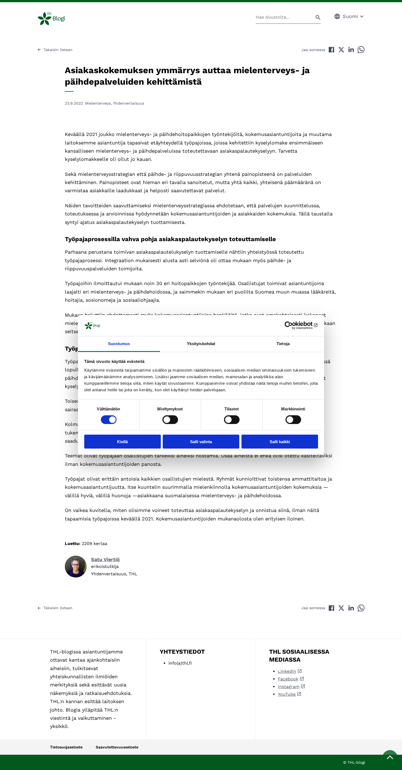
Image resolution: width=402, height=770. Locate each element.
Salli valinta (201, 441)
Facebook (288, 679)
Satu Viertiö (105, 559)
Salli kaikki (280, 441)
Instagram (288, 686)
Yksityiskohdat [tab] (201, 343)
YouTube (287, 694)
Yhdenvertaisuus (128, 103)
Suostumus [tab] (119, 343)
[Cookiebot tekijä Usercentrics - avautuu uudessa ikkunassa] (294, 325)
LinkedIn (287, 671)
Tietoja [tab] (283, 343)
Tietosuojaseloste (66, 747)
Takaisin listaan (57, 50)
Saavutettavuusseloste (117, 747)
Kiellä (122, 441)
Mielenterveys (98, 103)
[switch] (170, 419)
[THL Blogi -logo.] (57, 18)
